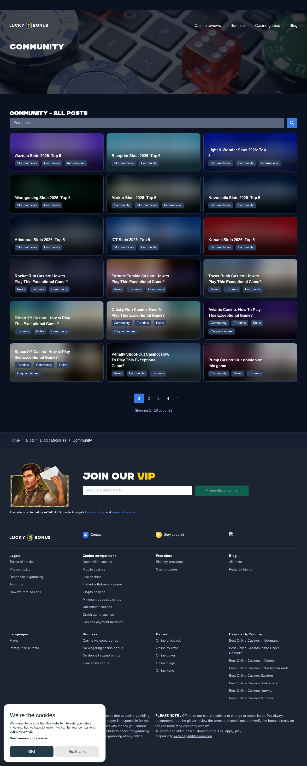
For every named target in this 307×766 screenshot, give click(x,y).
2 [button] (149, 398)
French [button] (15, 640)
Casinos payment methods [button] (103, 622)
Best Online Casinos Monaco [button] (251, 698)
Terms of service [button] (22, 562)
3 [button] (158, 398)
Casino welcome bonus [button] (100, 640)
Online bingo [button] (165, 663)
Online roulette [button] (167, 648)
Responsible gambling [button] (26, 577)
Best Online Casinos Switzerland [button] (253, 683)
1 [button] (139, 398)
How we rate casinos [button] (25, 592)
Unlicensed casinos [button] (97, 607)
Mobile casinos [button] (94, 569)
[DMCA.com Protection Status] (263, 537)
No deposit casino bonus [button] (101, 655)
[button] (29, 26)
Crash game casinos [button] (98, 614)
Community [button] (82, 440)
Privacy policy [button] (20, 569)
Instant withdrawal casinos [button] (103, 584)
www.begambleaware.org (193, 736)
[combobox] (147, 123)
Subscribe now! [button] (219, 491)
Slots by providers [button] (169, 562)
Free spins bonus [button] (96, 663)
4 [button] (168, 398)
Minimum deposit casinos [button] (102, 599)
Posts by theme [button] (241, 569)
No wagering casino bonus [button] (103, 648)
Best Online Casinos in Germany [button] (253, 640)
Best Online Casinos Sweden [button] (251, 675)
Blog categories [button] (53, 440)
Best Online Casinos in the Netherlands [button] (259, 668)
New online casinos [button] (97, 562)
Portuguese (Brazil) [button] (24, 648)
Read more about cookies (29, 738)
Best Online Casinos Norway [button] (250, 691)
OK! (31, 751)
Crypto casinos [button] (94, 592)
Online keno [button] (165, 670)
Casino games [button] (167, 569)
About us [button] (16, 584)
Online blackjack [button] (168, 640)
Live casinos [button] (92, 577)
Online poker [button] (165, 655)
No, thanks (77, 751)
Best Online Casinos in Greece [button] (252, 661)
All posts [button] (235, 562)
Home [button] (15, 440)
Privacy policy (95, 512)
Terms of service (123, 512)
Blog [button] (30, 440)
